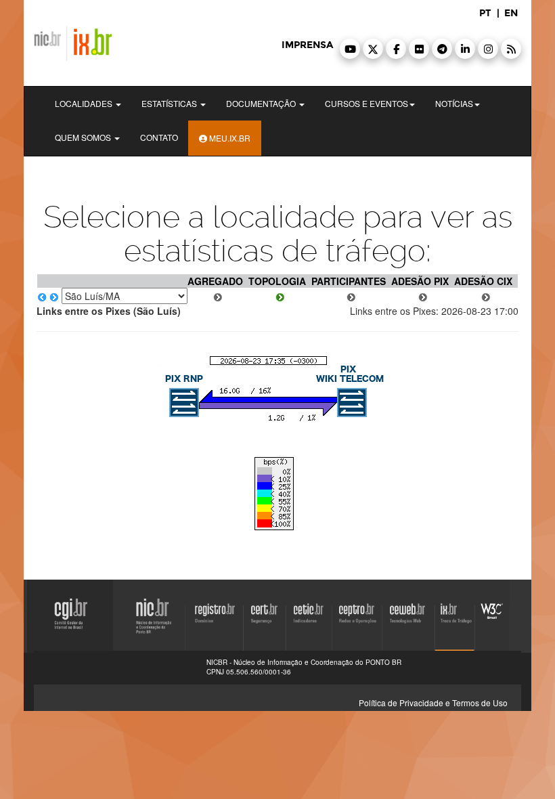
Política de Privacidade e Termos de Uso (433, 702)
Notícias (454, 103)
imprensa (307, 45)
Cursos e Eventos (366, 103)
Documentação (262, 103)
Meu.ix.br (228, 138)
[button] (350, 49)
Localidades (84, 103)
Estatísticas (170, 103)
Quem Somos (84, 137)
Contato (159, 137)
